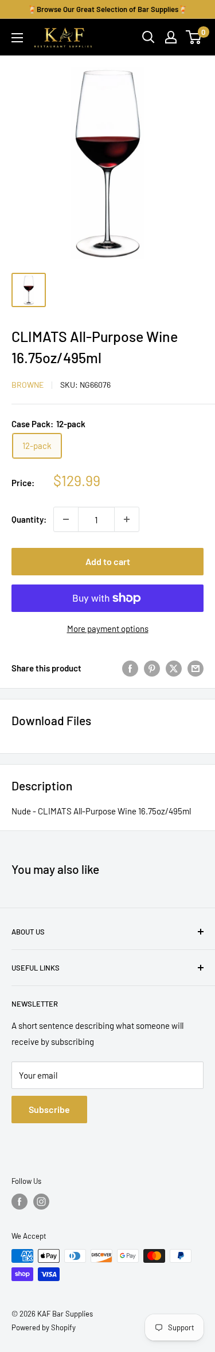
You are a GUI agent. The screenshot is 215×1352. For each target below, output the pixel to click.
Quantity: (28, 519)
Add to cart (107, 561)
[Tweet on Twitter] (174, 668)
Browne (27, 384)
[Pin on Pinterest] (152, 668)
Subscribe (49, 1109)
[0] (194, 37)
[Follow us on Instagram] (41, 1202)
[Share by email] (195, 668)
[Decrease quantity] (66, 519)
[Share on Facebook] (130, 668)
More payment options (107, 628)
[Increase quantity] (127, 519)
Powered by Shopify (43, 1327)
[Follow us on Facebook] (19, 1202)
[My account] (171, 37)
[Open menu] (17, 37)
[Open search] (148, 37)
